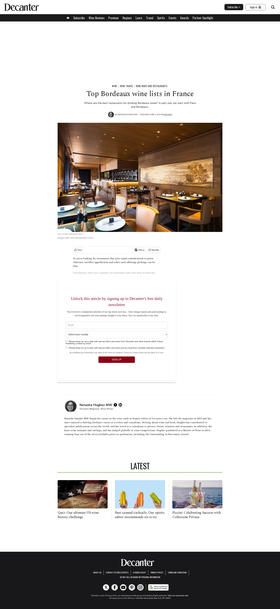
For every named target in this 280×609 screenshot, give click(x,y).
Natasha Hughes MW (128, 114)
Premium (113, 18)
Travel (149, 18)
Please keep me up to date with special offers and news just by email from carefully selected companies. (116, 348)
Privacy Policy (156, 572)
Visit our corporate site (178, 595)
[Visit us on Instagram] (140, 587)
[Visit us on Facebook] (114, 587)
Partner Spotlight (203, 18)
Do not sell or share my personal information (140, 577)
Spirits (161, 18)
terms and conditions (177, 572)
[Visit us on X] (106, 587)
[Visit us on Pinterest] (132, 587)
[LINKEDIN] (121, 405)
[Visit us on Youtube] (123, 587)
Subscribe (233, 7)
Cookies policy (139, 572)
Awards (184, 18)
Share (80, 250)
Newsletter (155, 250)
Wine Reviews (96, 18)
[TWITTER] (116, 405)
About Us (97, 572)
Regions (127, 18)
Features (167, 114)
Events (172, 18)
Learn (139, 18)
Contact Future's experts (117, 572)
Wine (114, 86)
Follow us (141, 250)
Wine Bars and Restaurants (151, 86)
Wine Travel (126, 86)
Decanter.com (159, 418)
